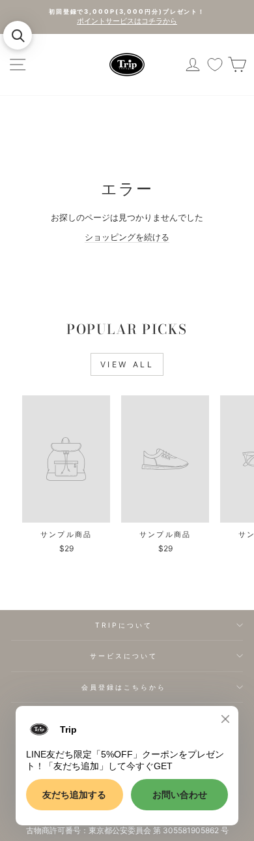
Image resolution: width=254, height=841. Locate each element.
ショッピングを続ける (127, 237)
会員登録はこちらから (124, 687)
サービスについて (124, 656)
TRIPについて (124, 625)
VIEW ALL (127, 364)
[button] (17, 35)
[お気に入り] (214, 65)
